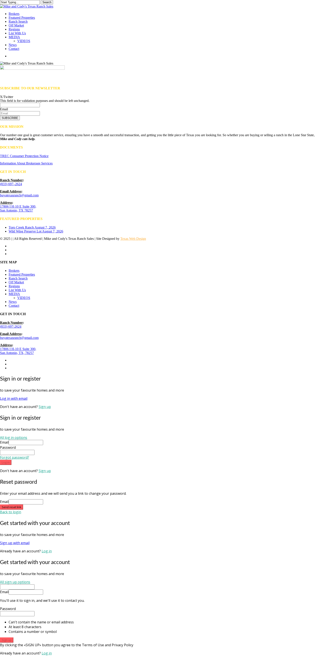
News (13, 301)
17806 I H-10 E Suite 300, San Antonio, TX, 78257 (18, 351)
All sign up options (15, 582)
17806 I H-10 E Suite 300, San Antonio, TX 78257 (18, 208)
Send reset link (11, 507)
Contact (14, 305)
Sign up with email (15, 542)
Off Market (16, 282)
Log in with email (13, 398)
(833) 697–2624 (11, 184)
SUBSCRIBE (10, 118)
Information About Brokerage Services (26, 163)
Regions (14, 286)
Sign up (45, 406)
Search (46, 2)
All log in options (13, 437)
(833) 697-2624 (10, 326)
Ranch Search (18, 278)
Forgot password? (14, 457)
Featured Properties (22, 274)
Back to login (10, 512)
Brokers (14, 270)
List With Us (17, 290)
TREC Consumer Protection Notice (24, 156)
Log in (6, 462)
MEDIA (14, 294)
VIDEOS (23, 298)
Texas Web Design (133, 238)
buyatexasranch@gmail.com (19, 195)
